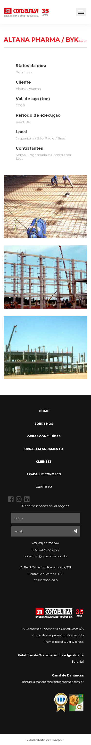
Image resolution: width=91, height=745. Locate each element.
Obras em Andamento (43, 449)
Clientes (43, 461)
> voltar (80, 40)
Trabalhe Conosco (43, 474)
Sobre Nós (43, 423)
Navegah (58, 739)
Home (44, 411)
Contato (43, 487)
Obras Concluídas (43, 436)
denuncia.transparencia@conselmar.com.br (53, 682)
